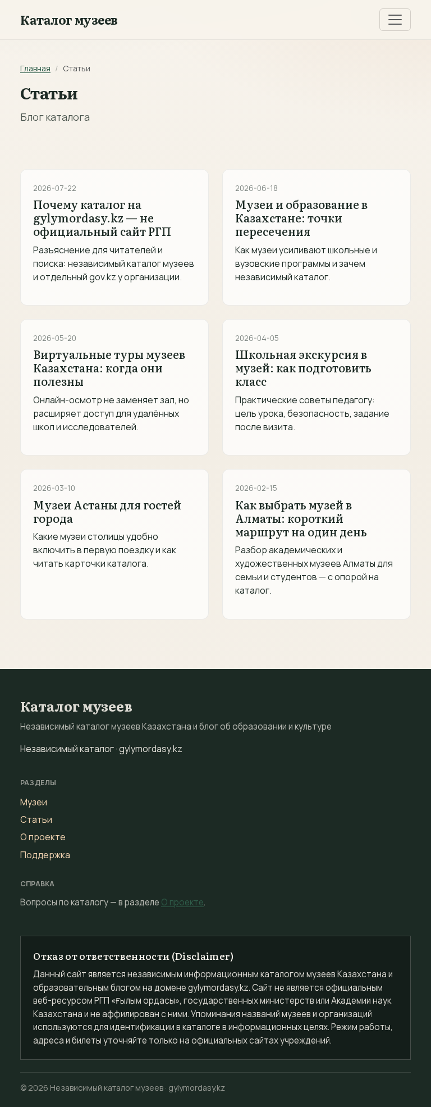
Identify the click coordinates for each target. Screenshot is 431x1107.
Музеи (33, 802)
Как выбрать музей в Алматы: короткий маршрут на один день (301, 518)
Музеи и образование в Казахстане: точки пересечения (301, 217)
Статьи (36, 819)
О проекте (43, 837)
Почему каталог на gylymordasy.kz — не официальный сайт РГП (102, 217)
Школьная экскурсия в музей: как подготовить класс (303, 367)
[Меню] (395, 19)
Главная (35, 68)
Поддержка (45, 855)
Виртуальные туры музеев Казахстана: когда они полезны (109, 367)
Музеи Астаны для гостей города (107, 511)
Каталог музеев (69, 20)
